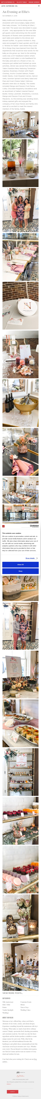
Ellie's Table (22, 2)
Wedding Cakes (25, 1010)
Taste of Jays (24, 1007)
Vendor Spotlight (7, 1010)
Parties (4, 1007)
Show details (30, 558)
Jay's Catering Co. (8, 2)
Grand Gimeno (34, 2)
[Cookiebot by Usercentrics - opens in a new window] (30, 526)
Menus (22, 1005)
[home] (9, 6)
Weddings (5, 1013)
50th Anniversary (7, 1002)
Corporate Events (25, 1002)
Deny (20, 571)
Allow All (20, 564)
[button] (39, 6)
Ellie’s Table (24, 23)
